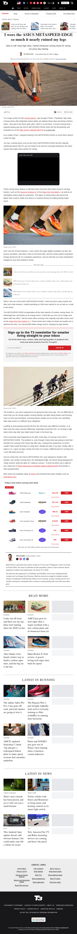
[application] (39, 169)
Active (26, 8)
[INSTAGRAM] (21, 559)
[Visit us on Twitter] (27, 3)
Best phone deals (55, 871)
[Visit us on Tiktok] (44, 3)
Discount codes (55, 882)
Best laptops (38, 871)
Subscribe (65, 3)
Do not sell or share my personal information (38, 912)
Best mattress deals (55, 875)
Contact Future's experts (35, 905)
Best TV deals (55, 879)
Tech (19, 8)
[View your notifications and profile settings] (58, 3)
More (61, 8)
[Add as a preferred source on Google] (38, 919)
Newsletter (70, 112)
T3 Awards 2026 (51, 13)
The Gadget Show (69, 13)
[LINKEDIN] (24, 559)
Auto (54, 8)
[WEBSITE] (28, 559)
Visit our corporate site (61, 928)
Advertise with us (48, 909)
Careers (59, 909)
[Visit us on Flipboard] (41, 3)
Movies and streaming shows (22, 881)
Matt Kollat (29, 54)
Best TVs (38, 875)
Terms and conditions (64, 905)
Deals (15, 13)
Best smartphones (38, 879)
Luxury (46, 8)
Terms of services (29, 353)
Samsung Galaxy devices (22, 876)
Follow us (59, 112)
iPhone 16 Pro (22, 871)
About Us (50, 905)
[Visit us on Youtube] (34, 3)
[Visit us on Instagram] (37, 3)
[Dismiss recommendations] (74, 19)
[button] (38, 491)
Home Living (36, 8)
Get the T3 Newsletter (31, 13)
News (56, 54)
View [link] (66, 493)
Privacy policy (20, 909)
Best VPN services (21, 885)
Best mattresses (38, 882)
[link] (12, 493)
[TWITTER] (17, 559)
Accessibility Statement (13, 905)
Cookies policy (33, 909)
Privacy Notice (63, 353)
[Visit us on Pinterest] (31, 3)
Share (8, 112)
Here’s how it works (61, 59)
